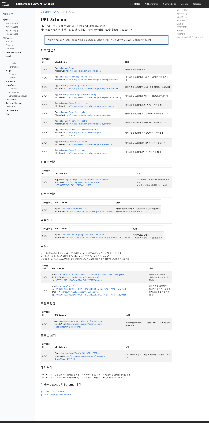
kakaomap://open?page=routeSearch (76, 85)
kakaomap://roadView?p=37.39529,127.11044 (79, 353)
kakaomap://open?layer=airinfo (73, 141)
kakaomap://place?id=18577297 (73, 208)
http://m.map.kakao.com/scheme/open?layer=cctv (88, 153)
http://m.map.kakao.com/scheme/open (83, 70)
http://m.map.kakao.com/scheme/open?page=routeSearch (92, 88)
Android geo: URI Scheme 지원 (190, 37)
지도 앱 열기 (182, 10)
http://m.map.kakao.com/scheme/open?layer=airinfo (89, 144)
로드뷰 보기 (182, 30)
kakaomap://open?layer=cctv (72, 150)
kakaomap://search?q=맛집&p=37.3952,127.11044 (81, 234)
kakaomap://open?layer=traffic (73, 121)
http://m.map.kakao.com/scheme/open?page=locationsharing (93, 97)
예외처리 (181, 34)
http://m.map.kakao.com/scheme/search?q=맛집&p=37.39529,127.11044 (98, 237)
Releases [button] (197, 4)
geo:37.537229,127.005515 (52, 391)
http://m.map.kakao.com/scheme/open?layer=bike (88, 115)
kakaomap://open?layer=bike (72, 112)
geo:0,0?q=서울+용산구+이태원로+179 (58, 394)
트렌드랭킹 (182, 27)
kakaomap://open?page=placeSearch (76, 76)
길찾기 (180, 23)
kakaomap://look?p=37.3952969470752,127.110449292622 (85, 179)
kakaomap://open (67, 68)
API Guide (57, 12)
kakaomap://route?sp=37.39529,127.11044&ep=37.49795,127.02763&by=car (90, 274)
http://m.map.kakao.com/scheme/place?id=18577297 (89, 211)
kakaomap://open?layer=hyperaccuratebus (78, 129)
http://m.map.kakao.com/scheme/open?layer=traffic (89, 123)
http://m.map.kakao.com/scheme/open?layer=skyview (90, 106)
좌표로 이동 (182, 13)
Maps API (5, 4)
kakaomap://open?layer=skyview (74, 103)
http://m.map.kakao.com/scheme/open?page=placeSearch (92, 79)
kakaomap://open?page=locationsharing (77, 94)
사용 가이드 (46, 12)
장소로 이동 (182, 17)
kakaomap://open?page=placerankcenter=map (80, 321)
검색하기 (181, 20)
